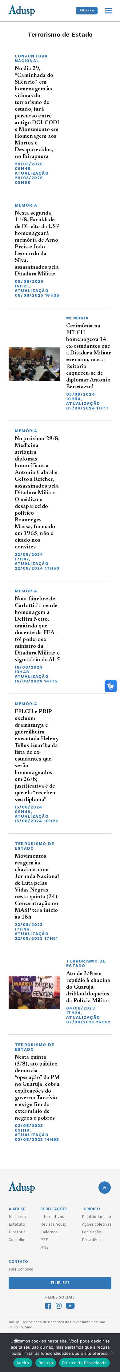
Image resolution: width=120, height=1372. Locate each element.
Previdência (93, 1240)
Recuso (45, 1362)
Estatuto (17, 1224)
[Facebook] (48, 1306)
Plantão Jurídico (96, 1217)
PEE (44, 1240)
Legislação (91, 1232)
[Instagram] (59, 1306)
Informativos (52, 1217)
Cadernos (49, 1232)
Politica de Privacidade (84, 1362)
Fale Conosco (21, 1269)
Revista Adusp (53, 1224)
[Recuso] (112, 1353)
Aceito (22, 1362)
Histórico (17, 1217)
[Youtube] (70, 1306)
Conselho (17, 1240)
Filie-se (87, 10)
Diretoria (17, 1232)
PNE (44, 1247)
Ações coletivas (96, 1224)
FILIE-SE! (60, 1283)
